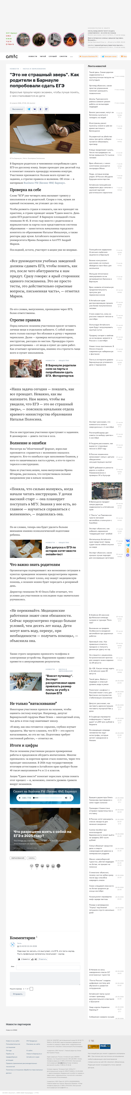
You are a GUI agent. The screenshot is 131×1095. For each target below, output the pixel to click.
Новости (33, 56)
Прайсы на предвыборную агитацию (11, 1057)
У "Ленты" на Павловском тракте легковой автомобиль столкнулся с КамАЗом (100, 519)
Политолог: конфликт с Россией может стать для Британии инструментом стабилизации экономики (100, 694)
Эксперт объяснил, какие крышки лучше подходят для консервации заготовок (101, 555)
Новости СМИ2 (11, 1030)
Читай (43, 56)
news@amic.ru (62, 1063)
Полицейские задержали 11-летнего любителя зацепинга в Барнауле (100, 252)
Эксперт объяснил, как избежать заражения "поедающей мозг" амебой (100, 531)
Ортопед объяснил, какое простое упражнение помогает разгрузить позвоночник (100, 89)
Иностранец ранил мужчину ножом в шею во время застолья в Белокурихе (100, 127)
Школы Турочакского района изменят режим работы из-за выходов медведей (99, 103)
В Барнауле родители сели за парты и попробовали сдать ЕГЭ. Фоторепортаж (61, 370)
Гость (19, 943)
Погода (9, 1050)
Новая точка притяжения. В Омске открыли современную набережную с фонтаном (101, 350)
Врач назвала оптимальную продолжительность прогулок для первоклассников (101, 291)
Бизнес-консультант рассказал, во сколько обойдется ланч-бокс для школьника (100, 264)
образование (18, 858)
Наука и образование (34, 69)
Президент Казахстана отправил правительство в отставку (101, 810)
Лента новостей (97, 66)
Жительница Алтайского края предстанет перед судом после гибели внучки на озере (101, 543)
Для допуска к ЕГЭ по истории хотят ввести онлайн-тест (61, 551)
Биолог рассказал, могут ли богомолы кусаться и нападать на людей (101, 115)
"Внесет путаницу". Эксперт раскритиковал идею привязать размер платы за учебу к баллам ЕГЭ (60, 684)
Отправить (17, 994)
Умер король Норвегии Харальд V (99, 1008)
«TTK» (36, 1093)
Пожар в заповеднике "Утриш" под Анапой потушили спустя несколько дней (101, 909)
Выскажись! (17, 109)
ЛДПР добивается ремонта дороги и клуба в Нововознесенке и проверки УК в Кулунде (101, 471)
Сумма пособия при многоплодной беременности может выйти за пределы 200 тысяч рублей (101, 835)
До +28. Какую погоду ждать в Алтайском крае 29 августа (101, 671)
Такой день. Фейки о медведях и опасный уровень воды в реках (99, 681)
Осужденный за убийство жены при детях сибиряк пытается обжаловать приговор (100, 140)
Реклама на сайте (33, 1044)
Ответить (43, 959)
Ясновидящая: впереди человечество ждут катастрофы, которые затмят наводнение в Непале (99, 735)
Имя (12, 966)
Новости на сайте (12, 1041)
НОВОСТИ (14, 69)
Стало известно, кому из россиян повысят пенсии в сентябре (101, 316)
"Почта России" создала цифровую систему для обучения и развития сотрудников (99, 984)
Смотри (63, 56)
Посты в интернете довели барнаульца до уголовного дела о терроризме (101, 362)
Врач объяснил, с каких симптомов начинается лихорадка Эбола (99, 165)
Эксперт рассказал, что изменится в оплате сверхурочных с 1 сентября (101, 424)
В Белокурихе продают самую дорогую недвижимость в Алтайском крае (101, 506)
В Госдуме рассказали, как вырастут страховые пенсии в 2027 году (101, 446)
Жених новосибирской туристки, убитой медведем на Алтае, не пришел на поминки (101, 863)
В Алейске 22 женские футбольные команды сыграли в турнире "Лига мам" (100, 619)
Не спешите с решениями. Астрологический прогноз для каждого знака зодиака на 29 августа (101, 659)
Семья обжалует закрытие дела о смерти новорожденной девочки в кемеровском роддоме (101, 850)
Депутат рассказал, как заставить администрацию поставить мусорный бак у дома (101, 707)
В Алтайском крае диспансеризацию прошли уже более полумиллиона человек (101, 304)
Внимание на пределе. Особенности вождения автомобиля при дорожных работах (101, 632)
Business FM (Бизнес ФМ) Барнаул (44, 183)
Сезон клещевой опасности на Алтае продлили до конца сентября (101, 888)
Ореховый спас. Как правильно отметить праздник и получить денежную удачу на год (99, 645)
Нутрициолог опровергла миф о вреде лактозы (100, 898)
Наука (32, 858)
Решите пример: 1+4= (19, 989)
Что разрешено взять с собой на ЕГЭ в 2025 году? (42, 833)
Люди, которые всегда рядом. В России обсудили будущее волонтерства (101, 176)
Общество (64, 360)
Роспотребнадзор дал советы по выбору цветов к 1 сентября (101, 435)
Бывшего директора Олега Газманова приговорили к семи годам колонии (100, 800)
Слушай (53, 56)
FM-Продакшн (31, 1041)
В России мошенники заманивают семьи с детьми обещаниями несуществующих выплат (101, 458)
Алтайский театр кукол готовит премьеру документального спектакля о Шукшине (101, 998)
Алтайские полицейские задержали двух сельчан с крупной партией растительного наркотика (101, 189)
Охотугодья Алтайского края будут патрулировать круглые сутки (101, 327)
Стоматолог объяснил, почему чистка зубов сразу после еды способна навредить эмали (101, 876)
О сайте (29, 1050)
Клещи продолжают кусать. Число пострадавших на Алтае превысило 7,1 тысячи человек (101, 154)
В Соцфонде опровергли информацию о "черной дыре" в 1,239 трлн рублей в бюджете (101, 720)
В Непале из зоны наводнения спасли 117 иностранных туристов (99, 972)
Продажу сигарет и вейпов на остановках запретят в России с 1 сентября (101, 338)
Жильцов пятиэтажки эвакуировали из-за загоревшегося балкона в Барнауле (100, 278)
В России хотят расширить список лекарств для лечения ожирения (101, 821)
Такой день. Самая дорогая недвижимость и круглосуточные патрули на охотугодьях (101, 76)
